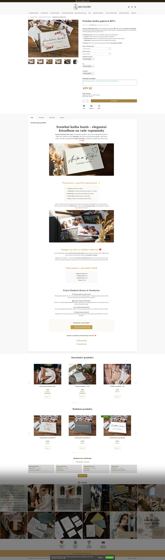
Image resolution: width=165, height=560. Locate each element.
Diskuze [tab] (62, 117)
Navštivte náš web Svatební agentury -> (82, 553)
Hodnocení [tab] (52, 117)
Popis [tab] (32, 117)
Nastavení (100, 557)
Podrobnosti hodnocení (103, 25)
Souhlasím (110, 557)
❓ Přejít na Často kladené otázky (81, 327)
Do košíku (114, 100)
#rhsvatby (84, 482)
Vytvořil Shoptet (133, 558)
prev (29, 383)
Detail (46, 396)
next (136, 383)
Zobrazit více (82, 475)
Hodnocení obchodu (82, 458)
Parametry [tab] (41, 117)
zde (64, 558)
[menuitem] (33, 13)
